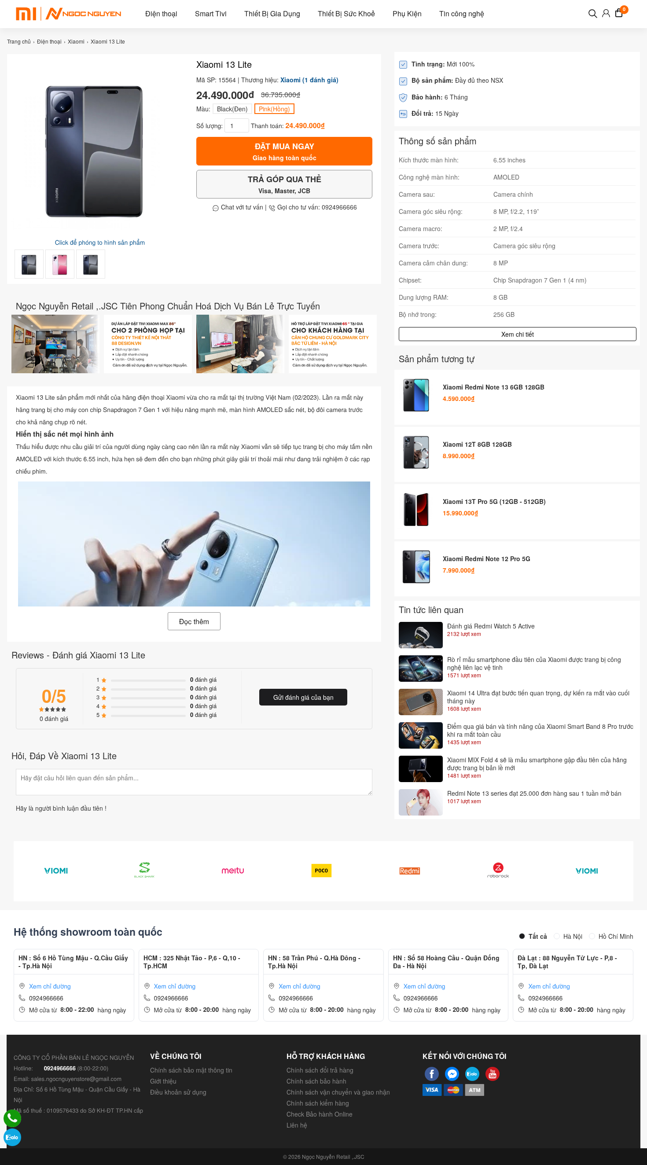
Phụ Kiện (407, 13)
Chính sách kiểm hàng (318, 1103)
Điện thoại (161, 13)
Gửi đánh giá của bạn (303, 697)
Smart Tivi (211, 13)
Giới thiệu (163, 1081)
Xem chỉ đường (50, 985)
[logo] (68, 13)
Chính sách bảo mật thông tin (191, 1070)
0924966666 (46, 997)
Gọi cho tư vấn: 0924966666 (316, 206)
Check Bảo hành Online (320, 1114)
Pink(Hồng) (274, 108)
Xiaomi (290, 79)
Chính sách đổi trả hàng (320, 1070)
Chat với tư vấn (241, 206)
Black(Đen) (232, 108)
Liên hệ (297, 1125)
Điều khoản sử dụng (178, 1092)
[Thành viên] (606, 14)
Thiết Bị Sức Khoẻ (346, 13)
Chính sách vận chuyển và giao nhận (338, 1092)
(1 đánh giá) (320, 79)
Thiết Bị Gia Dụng (272, 13)
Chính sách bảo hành (316, 1081)
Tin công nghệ (461, 13)
